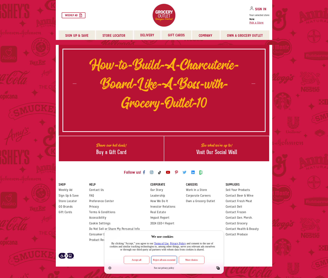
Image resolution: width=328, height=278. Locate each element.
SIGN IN (260, 9)
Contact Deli (234, 207)
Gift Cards (176, 35)
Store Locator (68, 201)
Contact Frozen (236, 212)
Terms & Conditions (102, 212)
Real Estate (158, 212)
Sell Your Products (238, 190)
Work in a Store (196, 190)
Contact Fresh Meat (239, 201)
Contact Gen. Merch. (239, 218)
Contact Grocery (237, 223)
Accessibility (97, 218)
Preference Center (101, 201)
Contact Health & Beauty (242, 229)
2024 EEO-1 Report (162, 223)
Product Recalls (99, 240)
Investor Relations (163, 207)
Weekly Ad (71, 15)
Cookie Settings (100, 223)
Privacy (94, 207)
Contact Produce (237, 234)
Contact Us (96, 190)
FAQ (91, 196)
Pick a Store (256, 22)
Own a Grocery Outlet (200, 201)
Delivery (147, 35)
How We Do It (159, 201)
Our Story (156, 190)
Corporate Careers (198, 196)
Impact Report (160, 218)
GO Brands (66, 207)
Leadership (157, 196)
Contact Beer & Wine (240, 196)
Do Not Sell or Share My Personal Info (114, 229)
